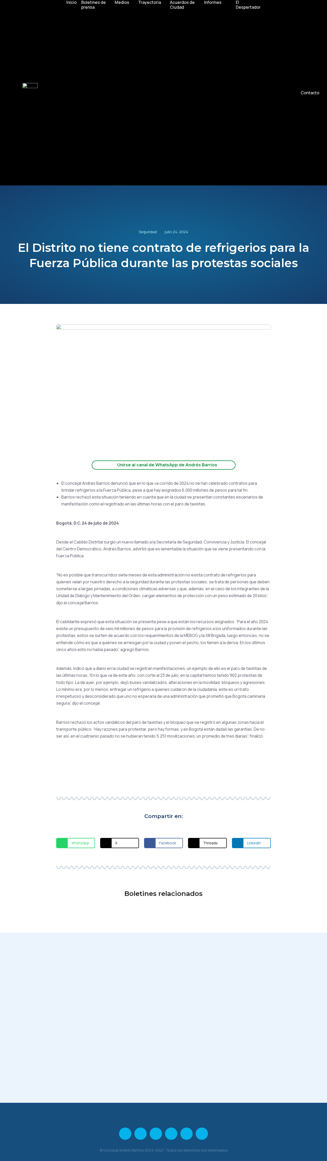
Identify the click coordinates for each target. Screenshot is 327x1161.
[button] (75, 843)
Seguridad (148, 231)
